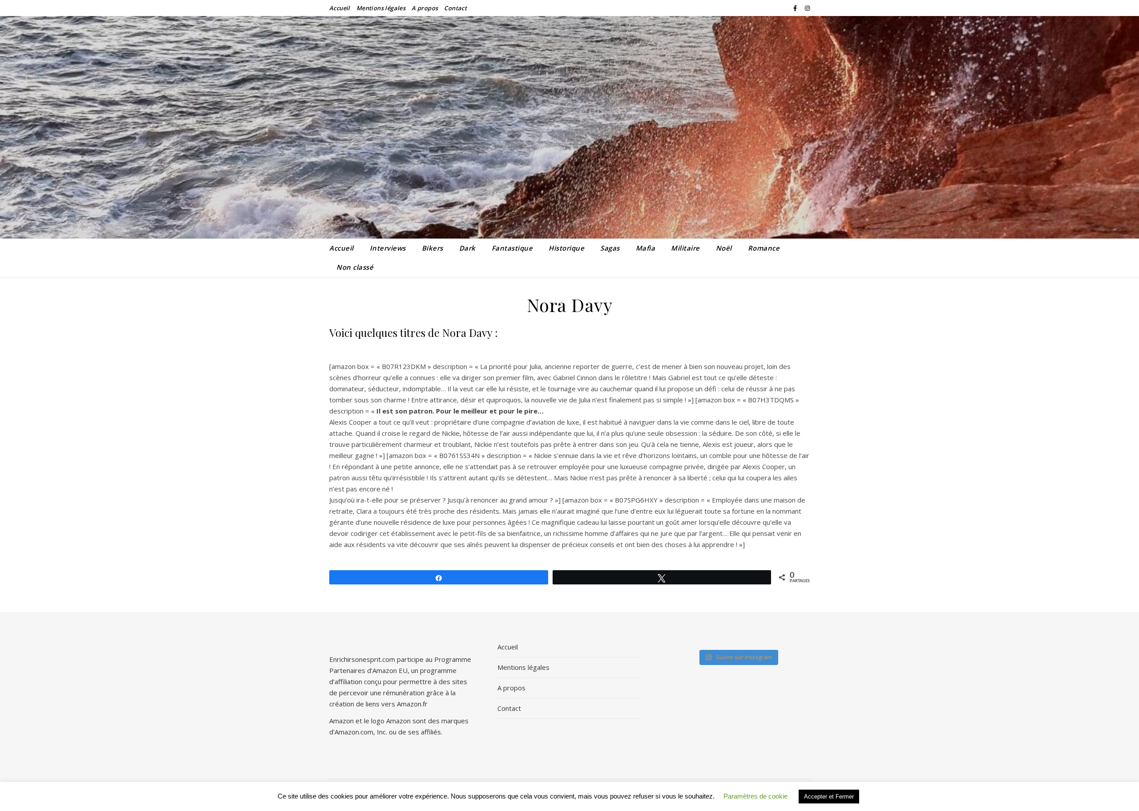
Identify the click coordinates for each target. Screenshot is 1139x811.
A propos (425, 8)
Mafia (645, 247)
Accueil (339, 8)
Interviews (388, 247)
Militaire (685, 247)
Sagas (610, 247)
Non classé (354, 267)
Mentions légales (380, 8)
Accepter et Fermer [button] (829, 796)
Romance (764, 247)
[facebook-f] (795, 8)
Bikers (432, 247)
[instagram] (807, 8)
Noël (724, 247)
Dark (467, 247)
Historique (566, 247)
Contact (455, 8)
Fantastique (512, 247)
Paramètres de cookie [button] (755, 796)
